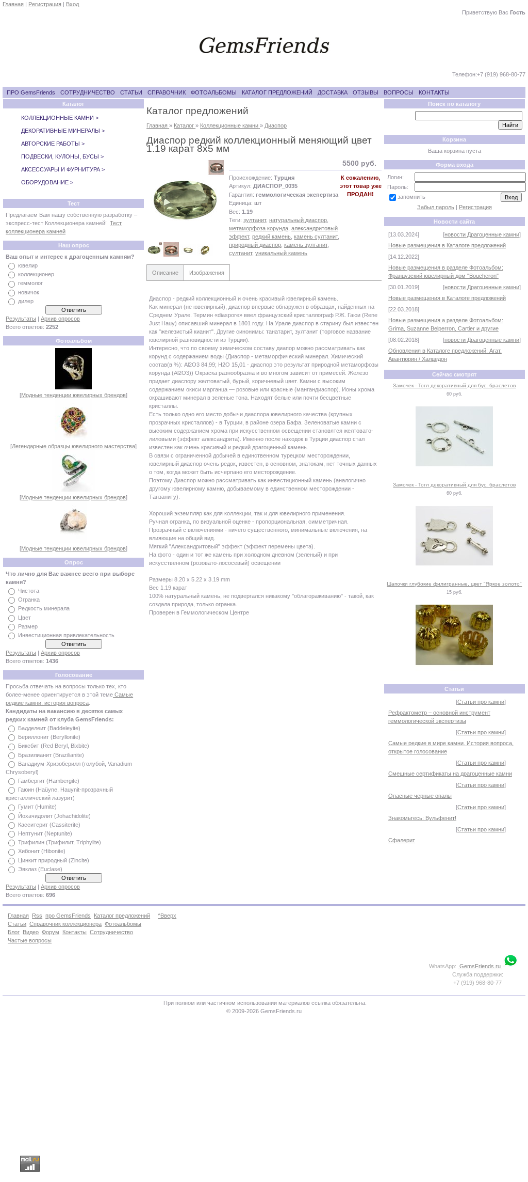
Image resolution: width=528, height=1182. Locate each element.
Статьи (17, 924)
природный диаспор (255, 245)
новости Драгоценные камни (481, 234)
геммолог (30, 283)
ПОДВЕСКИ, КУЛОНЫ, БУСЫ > (62, 156)
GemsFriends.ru (480, 966)
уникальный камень (281, 253)
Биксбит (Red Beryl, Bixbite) (53, 746)
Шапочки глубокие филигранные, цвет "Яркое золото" (454, 584)
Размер (28, 626)
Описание (165, 273)
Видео (31, 932)
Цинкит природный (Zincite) (53, 860)
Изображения (206, 273)
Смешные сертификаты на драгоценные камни (450, 773)
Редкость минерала (44, 609)
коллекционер (36, 274)
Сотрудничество (111, 932)
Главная (13, 4)
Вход (72, 4)
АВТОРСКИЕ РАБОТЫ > (53, 143)
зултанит (254, 220)
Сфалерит (401, 840)
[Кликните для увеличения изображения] (185, 198)
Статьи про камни (480, 702)
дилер (26, 301)
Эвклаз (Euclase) (40, 869)
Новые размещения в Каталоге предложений (447, 245)
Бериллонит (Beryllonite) (49, 737)
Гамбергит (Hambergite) (48, 781)
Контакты (74, 932)
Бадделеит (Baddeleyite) (49, 728)
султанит (240, 253)
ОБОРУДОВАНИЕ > (47, 182)
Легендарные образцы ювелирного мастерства (73, 446)
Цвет (24, 617)
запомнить (411, 197)
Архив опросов (60, 319)
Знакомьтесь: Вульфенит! (422, 818)
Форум (50, 932)
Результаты (21, 319)
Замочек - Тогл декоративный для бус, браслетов (454, 385)
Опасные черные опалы (420, 796)
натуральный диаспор (298, 220)
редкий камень (271, 236)
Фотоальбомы (123, 924)
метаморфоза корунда (258, 228)
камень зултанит (305, 245)
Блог (14, 932)
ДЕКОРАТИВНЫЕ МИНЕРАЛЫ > (63, 131)
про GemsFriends (68, 915)
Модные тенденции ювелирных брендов (73, 395)
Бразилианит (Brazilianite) (51, 755)
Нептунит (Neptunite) (45, 833)
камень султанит (316, 236)
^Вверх (167, 915)
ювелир (28, 265)
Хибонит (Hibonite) (41, 851)
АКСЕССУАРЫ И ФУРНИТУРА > (63, 169)
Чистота (28, 591)
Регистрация (44, 4)
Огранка (29, 599)
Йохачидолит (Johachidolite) (54, 816)
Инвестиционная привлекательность (66, 635)
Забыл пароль (435, 207)
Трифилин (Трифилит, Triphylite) (59, 842)
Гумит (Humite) (37, 807)
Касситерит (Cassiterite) (49, 825)
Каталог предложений (122, 915)
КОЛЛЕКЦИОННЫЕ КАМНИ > (59, 118)
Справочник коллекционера (65, 924)
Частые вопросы (30, 940)
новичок (28, 292)
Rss (37, 915)
